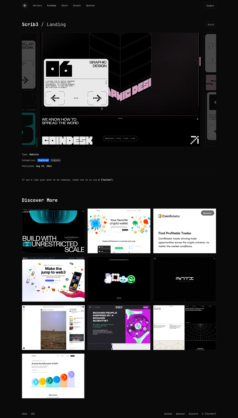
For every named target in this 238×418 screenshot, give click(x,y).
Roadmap (51, 5)
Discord (193, 413)
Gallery (37, 5)
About (64, 5)
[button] (43, 143)
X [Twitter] (105, 179)
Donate (77, 5)
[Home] (25, 5)
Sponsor (90, 5)
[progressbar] (55, 143)
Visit (211, 24)
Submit (210, 5)
